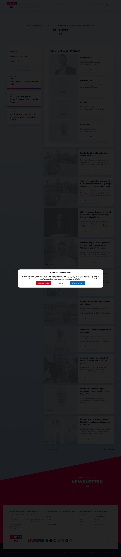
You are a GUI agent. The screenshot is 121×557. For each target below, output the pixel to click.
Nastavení (60, 283)
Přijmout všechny (77, 283)
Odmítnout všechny (43, 283)
